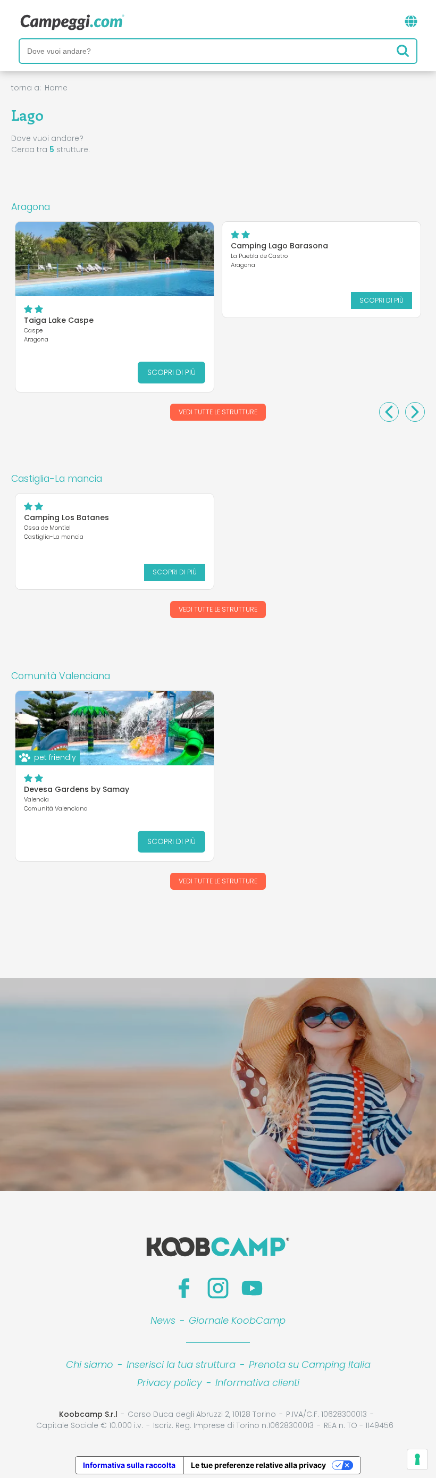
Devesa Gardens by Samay (76, 789)
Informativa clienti (257, 1382)
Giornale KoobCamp (237, 1320)
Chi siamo (89, 1364)
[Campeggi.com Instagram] (218, 1288)
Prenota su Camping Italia (310, 1364)
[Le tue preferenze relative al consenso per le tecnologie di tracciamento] (417, 1459)
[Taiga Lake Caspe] (114, 259)
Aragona (30, 207)
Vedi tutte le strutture (218, 411)
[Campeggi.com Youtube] (252, 1288)
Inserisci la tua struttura (181, 1364)
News (162, 1320)
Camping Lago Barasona (279, 245)
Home (56, 87)
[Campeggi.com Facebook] (184, 1288)
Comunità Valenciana (60, 676)
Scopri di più (171, 372)
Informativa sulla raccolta (129, 1464)
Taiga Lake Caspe (59, 320)
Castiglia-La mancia (56, 478)
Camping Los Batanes (66, 517)
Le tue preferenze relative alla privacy (258, 1464)
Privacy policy (169, 1382)
